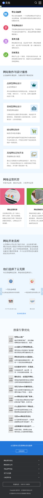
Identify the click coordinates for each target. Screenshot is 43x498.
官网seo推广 (19, 337)
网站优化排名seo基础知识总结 (25, 357)
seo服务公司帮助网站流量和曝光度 (27, 347)
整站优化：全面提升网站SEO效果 (27, 376)
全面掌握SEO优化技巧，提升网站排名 (28, 426)
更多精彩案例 (21, 313)
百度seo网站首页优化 (22, 416)
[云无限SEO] (12, 3)
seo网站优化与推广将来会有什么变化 (28, 396)
